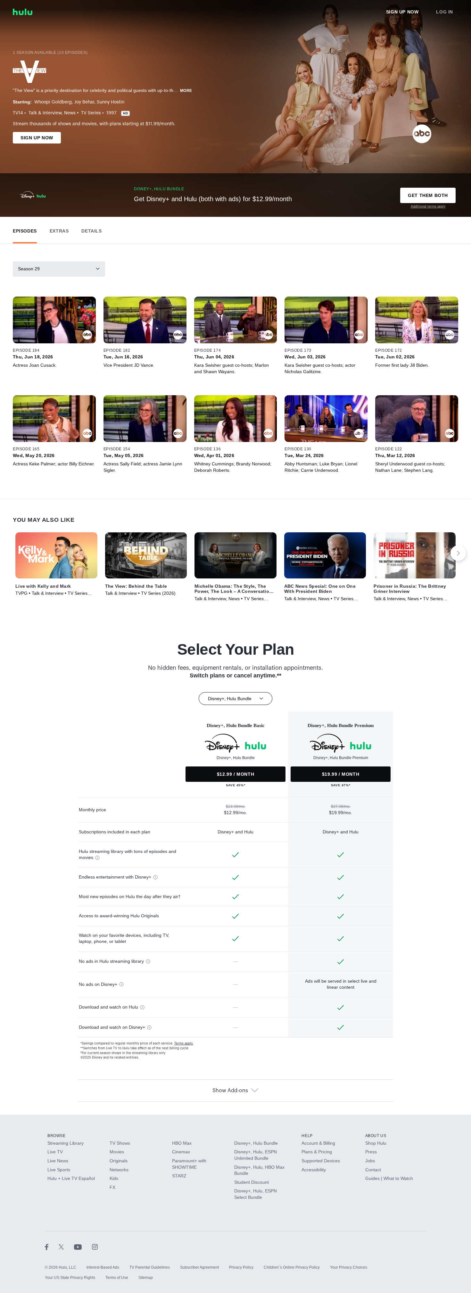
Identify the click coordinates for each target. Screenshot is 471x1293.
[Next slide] (458, 553)
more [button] (186, 90)
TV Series (91, 113)
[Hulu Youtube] (83, 1247)
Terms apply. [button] (183, 1043)
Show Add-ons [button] (230, 1090)
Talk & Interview (45, 113)
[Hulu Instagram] (95, 1247)
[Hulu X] (66, 1247)
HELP (307, 1135)
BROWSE (56, 1135)
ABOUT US (375, 1135)
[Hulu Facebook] (52, 1247)
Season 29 (29, 268)
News (70, 113)
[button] (25, 229)
